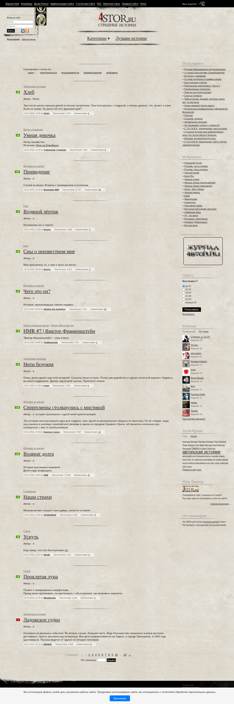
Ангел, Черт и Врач (194, 189)
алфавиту (112, 72)
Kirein (46, 113)
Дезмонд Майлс (199, 361)
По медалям (188, 332)
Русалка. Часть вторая (196, 169)
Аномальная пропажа (195, 122)
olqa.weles (196, 353)
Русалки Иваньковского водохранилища (205, 69)
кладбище (208, 459)
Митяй (47, 555)
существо (224, 463)
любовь (225, 459)
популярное (201, 463)
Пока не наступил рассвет (198, 92)
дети (184, 459)
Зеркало (191, 445)
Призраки (186, 448)
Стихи (26, 531)
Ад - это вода (191, 215)
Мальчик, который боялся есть (200, 138)
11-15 (188, 289)
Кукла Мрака (197, 378)
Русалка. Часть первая (196, 166)
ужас (184, 466)
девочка (214, 456)
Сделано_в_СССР (200, 337)
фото (189, 466)
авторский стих (189, 456)
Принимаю (119, 698)
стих (212, 463)
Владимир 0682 (51, 190)
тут (66, 550)
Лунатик (188, 115)
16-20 (188, 292)
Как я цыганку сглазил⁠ (195, 82)
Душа (184, 445)
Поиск (143, 4)
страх (216, 463)
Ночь (215, 445)
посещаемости (70, 72)
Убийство (211, 448)
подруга (191, 463)
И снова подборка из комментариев (202, 79)
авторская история (201, 451)
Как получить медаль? (193, 419)
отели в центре (211, 522)
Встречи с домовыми (195, 76)
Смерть (195, 448)
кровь (218, 459)
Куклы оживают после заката (199, 105)
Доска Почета (41, 4)
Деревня (210, 442)
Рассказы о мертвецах (196, 219)
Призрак (221, 445)
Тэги (184, 436)
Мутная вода (191, 225)
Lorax (46, 385)
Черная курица (192, 192)
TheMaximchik (51, 342)
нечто (185, 463)
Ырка (187, 196)
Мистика (208, 445)
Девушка (201, 442)
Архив (193, 436)
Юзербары (26, 4)
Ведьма (194, 442)
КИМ (46, 475)
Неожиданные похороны (197, 89)
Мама (201, 445)
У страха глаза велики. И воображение (204, 72)
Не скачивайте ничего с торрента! (202, 125)
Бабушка (186, 442)
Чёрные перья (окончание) (198, 186)
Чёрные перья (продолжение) (200, 182)
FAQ (99, 4)
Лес (197, 445)
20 (125, 654)
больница (200, 456)
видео (208, 456)
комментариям (93, 72)
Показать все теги (191, 469)
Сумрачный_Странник (55, 150)
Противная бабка (193, 205)
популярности (48, 72)
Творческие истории (34, 86)
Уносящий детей (193, 163)
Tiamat (194, 411)
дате (30, 72)
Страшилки (29, 491)
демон (221, 456)
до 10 (188, 286)
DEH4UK (48, 644)
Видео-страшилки (33, 129)
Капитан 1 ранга (52, 432)
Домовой (222, 442)
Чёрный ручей (191, 173)
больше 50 (191, 302)
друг (189, 459)
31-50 (188, 299)
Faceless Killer (198, 394)
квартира (199, 459)
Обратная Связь (111, 4)
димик (194, 402)
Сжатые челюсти (193, 95)
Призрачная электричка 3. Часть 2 (202, 86)
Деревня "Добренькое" (196, 222)
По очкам (203, 332)
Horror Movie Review (62, 325)
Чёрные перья (191, 179)
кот (214, 459)
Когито (47, 229)
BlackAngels (50, 598)
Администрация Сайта (62, 4)
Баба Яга (189, 176)
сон (208, 463)
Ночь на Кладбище (47, 145)
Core (193, 370)
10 (116, 654)
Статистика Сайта (85, 4)
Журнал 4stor (12, 4)
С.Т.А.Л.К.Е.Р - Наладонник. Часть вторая (205, 128)
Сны (25, 206)
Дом (216, 442)
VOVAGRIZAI (50, 515)
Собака (203, 448)
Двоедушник (190, 199)
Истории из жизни (33, 166)
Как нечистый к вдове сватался (200, 209)
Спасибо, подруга (193, 118)
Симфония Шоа (192, 212)
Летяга (194, 345)
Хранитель (190, 202)
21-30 (188, 296)
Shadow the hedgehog (55, 309)
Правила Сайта (130, 4)
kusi (193, 386)
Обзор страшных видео (36, 325)
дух (193, 459)
